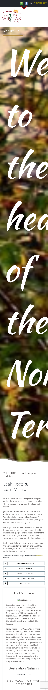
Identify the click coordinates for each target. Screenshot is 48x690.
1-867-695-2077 (40, 3)
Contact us (39, 555)
